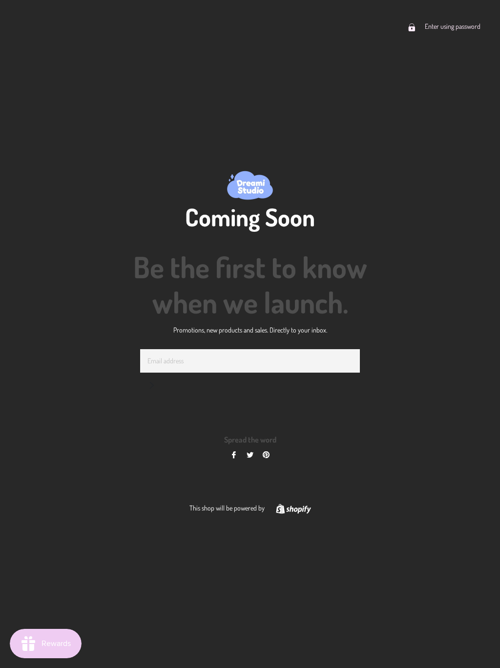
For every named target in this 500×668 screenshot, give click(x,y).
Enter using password (451, 26)
